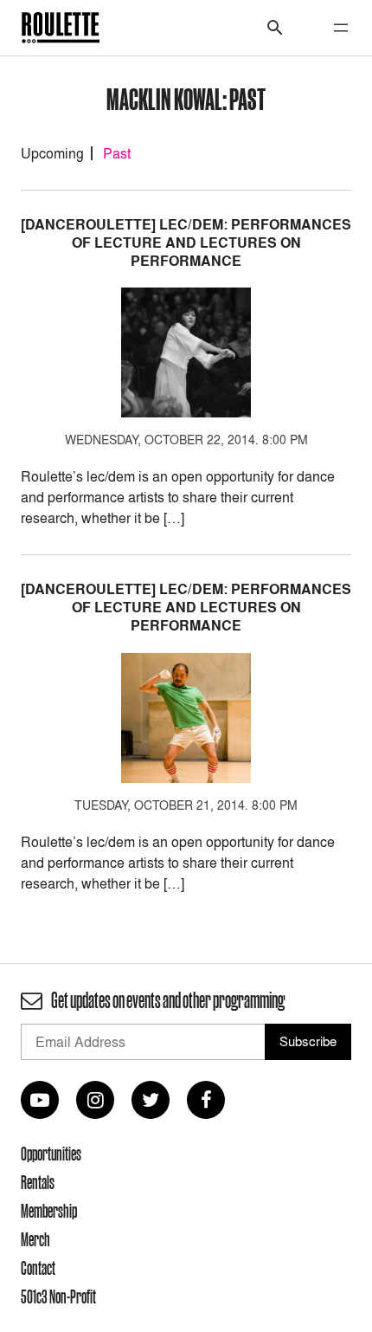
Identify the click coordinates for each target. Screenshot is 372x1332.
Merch (35, 1239)
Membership (49, 1210)
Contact (38, 1268)
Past (117, 153)
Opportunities (51, 1153)
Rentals (38, 1182)
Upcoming (52, 153)
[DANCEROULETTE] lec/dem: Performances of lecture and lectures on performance (186, 243)
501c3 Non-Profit (58, 1296)
